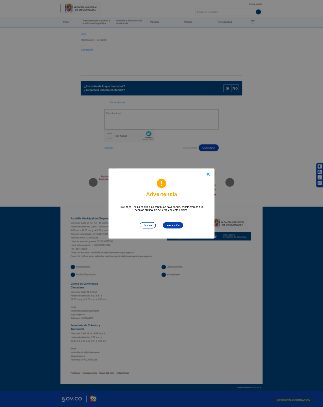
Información (173, 225)
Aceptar (147, 225)
